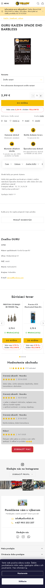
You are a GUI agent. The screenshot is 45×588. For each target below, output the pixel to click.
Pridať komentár (22, 220)
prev (2, 323)
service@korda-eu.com (15, 278)
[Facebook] (17, 536)
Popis (7, 164)
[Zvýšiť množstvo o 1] (41, 96)
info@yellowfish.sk (24, 518)
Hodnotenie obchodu (22, 362)
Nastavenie (22, 573)
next (43, 323)
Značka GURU (31, 164)
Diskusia (17, 164)
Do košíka (22, 103)
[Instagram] (23, 536)
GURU (42, 116)
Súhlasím (22, 581)
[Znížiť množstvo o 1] (33, 96)
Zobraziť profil (21, 474)
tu (26, 568)
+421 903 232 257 (24, 522)
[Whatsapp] (28, 536)
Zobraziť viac (22, 449)
